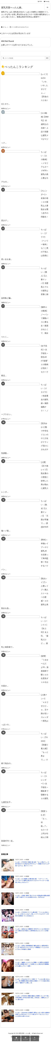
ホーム (4, 27)
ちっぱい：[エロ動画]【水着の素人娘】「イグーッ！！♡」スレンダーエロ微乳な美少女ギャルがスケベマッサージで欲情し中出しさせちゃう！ (32, 880)
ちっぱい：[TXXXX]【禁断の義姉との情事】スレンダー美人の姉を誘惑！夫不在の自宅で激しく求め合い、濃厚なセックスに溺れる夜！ (32, 997)
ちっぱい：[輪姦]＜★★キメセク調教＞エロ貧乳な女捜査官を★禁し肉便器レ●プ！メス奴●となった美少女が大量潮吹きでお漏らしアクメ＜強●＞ (32, 964)
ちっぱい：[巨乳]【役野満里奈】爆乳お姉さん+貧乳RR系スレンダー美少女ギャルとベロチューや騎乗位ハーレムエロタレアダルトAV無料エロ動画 (32, 947)
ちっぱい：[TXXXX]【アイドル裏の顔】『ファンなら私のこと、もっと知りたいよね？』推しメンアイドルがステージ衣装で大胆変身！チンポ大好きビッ (32, 914)
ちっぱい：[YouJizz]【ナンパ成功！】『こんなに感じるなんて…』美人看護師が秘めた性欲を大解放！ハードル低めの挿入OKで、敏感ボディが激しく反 (32, 981)
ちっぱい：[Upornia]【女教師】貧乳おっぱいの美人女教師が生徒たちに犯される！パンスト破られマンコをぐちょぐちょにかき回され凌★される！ (32, 1014)
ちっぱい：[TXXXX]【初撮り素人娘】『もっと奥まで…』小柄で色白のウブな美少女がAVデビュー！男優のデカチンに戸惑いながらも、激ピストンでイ (32, 863)
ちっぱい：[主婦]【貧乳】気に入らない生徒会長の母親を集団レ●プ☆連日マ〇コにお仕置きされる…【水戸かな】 (32, 896)
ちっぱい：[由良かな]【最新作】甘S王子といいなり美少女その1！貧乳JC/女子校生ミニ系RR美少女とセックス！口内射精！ (32, 930)
